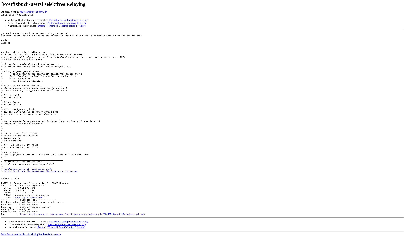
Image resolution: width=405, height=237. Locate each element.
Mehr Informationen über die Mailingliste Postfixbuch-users (31, 234)
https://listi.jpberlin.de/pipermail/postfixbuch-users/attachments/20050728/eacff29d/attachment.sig (82, 214)
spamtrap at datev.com (28, 197)
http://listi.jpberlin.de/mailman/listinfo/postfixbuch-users (41, 171)
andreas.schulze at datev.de (33, 11)
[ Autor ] (81, 25)
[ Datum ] (41, 25)
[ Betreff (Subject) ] (67, 25)
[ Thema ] (52, 25)
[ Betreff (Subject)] (66, 227)
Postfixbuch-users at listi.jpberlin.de (28, 169)
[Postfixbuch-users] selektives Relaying (68, 20)
